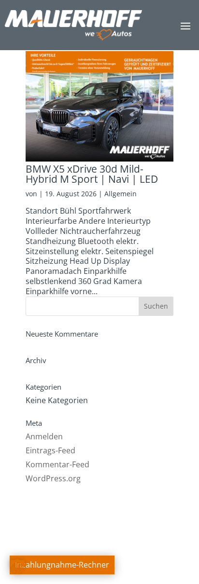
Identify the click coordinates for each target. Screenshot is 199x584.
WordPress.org (53, 478)
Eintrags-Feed (50, 450)
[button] (17, 566)
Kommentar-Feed (57, 464)
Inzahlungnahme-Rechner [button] (62, 564)
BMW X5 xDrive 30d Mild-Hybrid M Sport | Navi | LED (92, 174)
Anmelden (44, 436)
